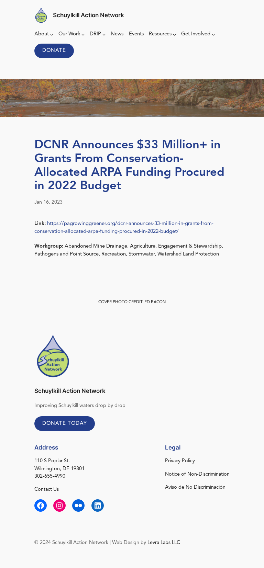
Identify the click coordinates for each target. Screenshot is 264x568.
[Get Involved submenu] (213, 34)
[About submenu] (51, 34)
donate (54, 50)
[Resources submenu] (174, 34)
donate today (64, 423)
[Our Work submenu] (83, 34)
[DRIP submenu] (104, 34)
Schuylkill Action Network (88, 15)
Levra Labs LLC (163, 542)
